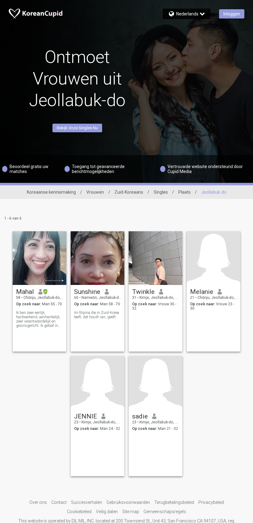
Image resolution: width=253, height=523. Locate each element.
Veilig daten (107, 511)
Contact (59, 502)
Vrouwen (95, 192)
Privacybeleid (211, 502)
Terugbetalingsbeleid (174, 502)
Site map (130, 511)
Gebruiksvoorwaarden (128, 502)
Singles (161, 192)
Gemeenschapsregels (164, 511)
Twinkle (143, 291)
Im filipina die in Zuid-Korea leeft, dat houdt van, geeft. (96, 315)
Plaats (184, 192)
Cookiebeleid (79, 511)
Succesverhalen (86, 502)
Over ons (38, 502)
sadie (140, 416)
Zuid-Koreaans (128, 192)
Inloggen (231, 13)
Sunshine (87, 291)
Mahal (25, 291)
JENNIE (85, 416)
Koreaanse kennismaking (51, 192)
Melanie (201, 291)
